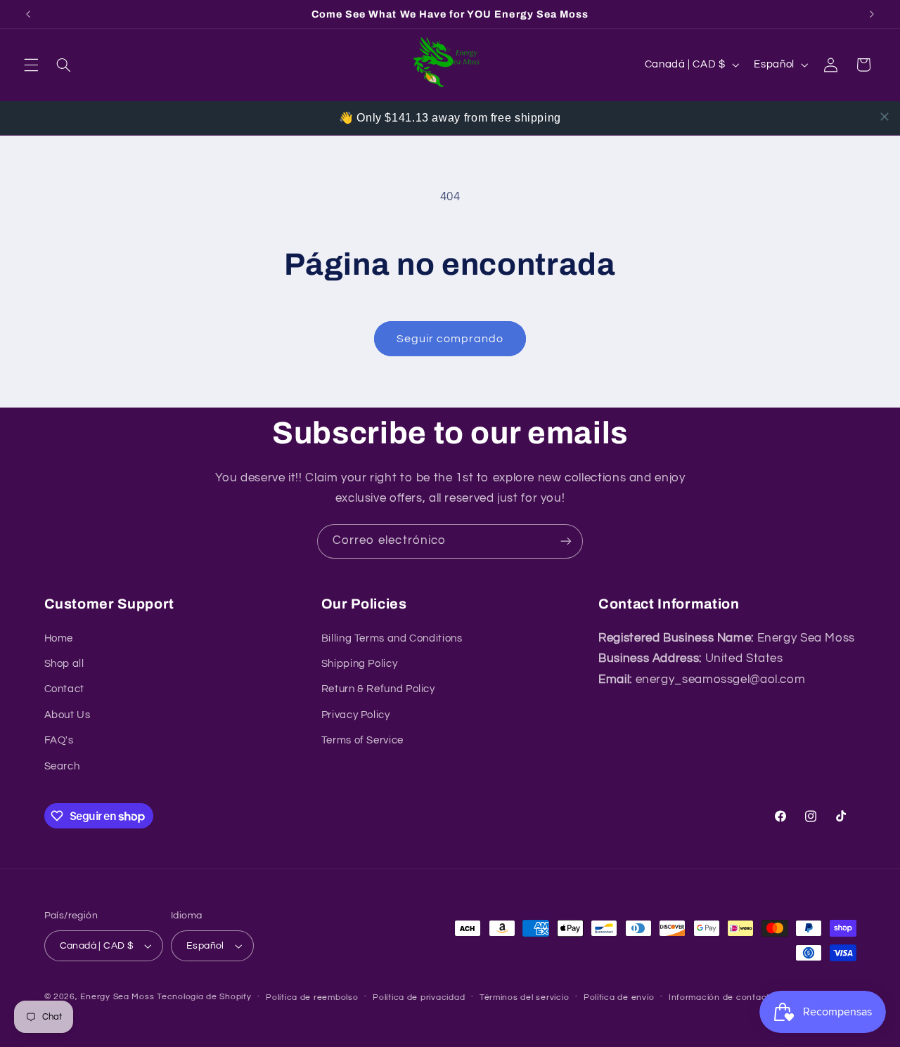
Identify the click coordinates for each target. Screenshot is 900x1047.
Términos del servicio (524, 997)
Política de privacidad (419, 997)
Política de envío (619, 997)
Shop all (64, 663)
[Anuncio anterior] (28, 14)
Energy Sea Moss (117, 997)
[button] (31, 64)
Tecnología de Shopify (204, 997)
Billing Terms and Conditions (392, 638)
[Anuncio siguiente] (871, 14)
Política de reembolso (312, 997)
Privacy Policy (355, 715)
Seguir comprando (450, 338)
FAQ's (59, 740)
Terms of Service (362, 740)
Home (59, 638)
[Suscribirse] (566, 541)
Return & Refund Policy (378, 689)
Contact (64, 689)
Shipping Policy (359, 663)
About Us (67, 715)
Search (62, 766)
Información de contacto (722, 997)
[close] (884, 116)
